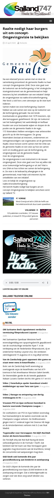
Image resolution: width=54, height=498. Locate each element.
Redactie (23, 43)
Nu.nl (8, 322)
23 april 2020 (10, 43)
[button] (50, 21)
